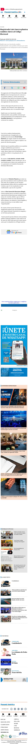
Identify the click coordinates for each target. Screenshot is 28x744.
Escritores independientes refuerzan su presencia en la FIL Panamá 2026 (19, 618)
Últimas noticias (7, 529)
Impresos (17, 730)
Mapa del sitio (5, 722)
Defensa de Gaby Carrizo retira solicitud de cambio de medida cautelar (19, 533)
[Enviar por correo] (24, 88)
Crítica (16, 719)
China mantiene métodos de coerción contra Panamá (19, 590)
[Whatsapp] (11, 709)
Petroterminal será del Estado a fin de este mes (18, 599)
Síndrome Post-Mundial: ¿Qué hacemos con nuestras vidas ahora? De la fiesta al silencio (12, 407)
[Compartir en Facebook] (4, 88)
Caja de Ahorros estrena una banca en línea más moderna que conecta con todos (13, 428)
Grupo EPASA (5, 730)
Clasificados (5, 724)
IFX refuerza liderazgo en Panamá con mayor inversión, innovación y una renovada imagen (19, 609)
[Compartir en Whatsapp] (18, 88)
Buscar (3, 719)
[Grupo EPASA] (23, 734)
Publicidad (4, 727)
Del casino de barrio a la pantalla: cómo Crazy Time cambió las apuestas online (13, 451)
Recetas (16, 728)
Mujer (16, 723)
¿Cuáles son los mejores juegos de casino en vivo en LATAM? (14, 497)
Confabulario (15, 581)
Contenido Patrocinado (9, 386)
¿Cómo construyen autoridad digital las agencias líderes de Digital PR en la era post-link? (13, 474)
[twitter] (18, 709)
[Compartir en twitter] (12, 88)
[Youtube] (22, 709)
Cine (15, 725)
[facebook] (15, 709)
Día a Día (17, 721)
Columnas (4, 636)
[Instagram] (25, 709)
